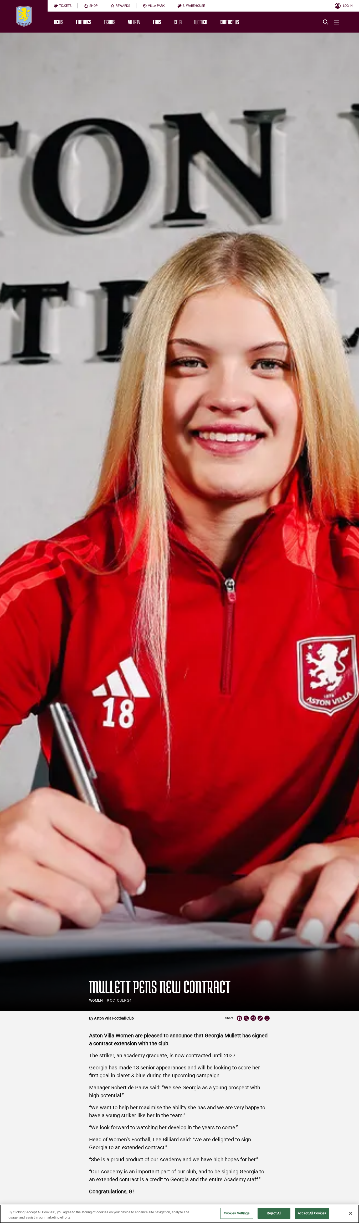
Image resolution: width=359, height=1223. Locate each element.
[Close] (350, 1213)
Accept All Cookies (312, 1213)
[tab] (63, 6)
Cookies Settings (237, 1213)
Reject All (274, 1213)
